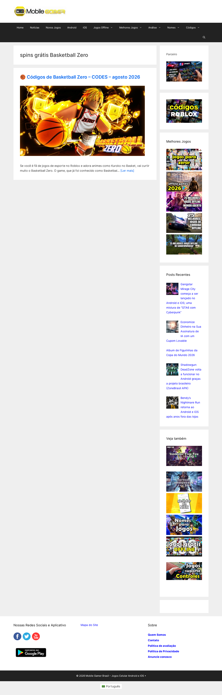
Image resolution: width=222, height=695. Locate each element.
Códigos (191, 27)
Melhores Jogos (128, 27)
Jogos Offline (101, 27)
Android (71, 27)
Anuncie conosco (160, 656)
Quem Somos (157, 634)
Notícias (34, 27)
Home (20, 27)
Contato (153, 640)
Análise (152, 27)
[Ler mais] (127, 170)
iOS (85, 27)
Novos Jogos (53, 27)
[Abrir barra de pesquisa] (204, 37)
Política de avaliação (162, 645)
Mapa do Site (89, 625)
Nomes (171, 27)
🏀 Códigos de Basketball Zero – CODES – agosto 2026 (80, 77)
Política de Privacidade (163, 651)
